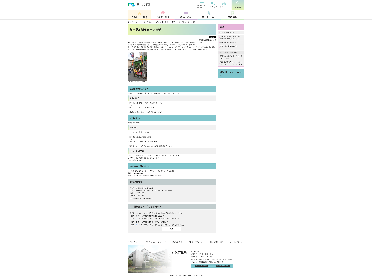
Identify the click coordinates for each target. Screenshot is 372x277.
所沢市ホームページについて (156, 242)
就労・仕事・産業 (162, 22)
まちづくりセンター (237, 242)
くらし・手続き (139, 17)
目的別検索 (237, 7)
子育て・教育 (163, 17)
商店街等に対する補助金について (231, 47)
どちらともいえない (157, 218)
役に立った (143, 218)
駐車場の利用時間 (201, 266)
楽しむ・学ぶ (209, 17)
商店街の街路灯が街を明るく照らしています (231, 57)
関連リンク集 (177, 242)
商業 (173, 22)
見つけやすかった (145, 225)
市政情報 (232, 17)
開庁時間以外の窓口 (223, 266)
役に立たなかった (173, 218)
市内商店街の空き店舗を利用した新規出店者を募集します (231, 37)
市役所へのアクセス (196, 242)
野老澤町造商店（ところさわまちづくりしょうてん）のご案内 (231, 63)
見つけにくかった (177, 225)
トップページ (132, 22)
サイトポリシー (133, 242)
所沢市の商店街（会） (228, 32)
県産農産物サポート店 (228, 42)
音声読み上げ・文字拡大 (201, 7)
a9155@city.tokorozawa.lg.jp (143, 198)
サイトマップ (224, 7)
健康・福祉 (186, 17)
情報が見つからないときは (230, 73)
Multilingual (213, 7)
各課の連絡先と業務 (216, 242)
